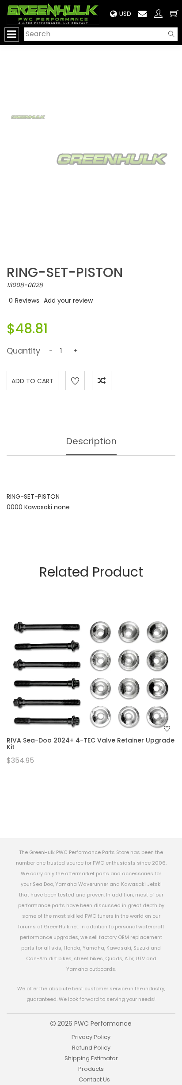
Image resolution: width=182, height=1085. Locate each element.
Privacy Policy (91, 1037)
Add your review (68, 300)
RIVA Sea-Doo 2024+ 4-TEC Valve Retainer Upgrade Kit (90, 743)
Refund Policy (91, 1047)
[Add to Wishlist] (75, 380)
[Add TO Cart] (103, 687)
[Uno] (53, 13)
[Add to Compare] (101, 380)
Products (91, 1069)
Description (91, 441)
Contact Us (94, 1079)
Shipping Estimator (91, 1058)
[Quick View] (79, 687)
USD (125, 13)
